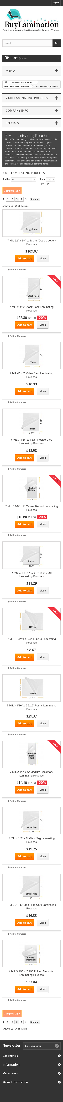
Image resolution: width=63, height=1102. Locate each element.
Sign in (56, 3)
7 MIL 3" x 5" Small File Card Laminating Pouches (31, 906)
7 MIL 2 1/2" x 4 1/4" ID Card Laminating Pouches (31, 641)
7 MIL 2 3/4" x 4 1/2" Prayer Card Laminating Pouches (32, 574)
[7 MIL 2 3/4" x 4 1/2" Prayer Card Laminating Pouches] (31, 555)
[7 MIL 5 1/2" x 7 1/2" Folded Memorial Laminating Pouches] (31, 954)
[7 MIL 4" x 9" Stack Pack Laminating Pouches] (31, 289)
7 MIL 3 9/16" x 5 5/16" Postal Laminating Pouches (31, 707)
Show (42, 179)
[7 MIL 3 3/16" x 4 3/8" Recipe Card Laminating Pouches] (31, 422)
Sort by (6, 179)
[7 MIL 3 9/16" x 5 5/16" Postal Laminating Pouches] (31, 688)
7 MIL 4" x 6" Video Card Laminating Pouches (31, 375)
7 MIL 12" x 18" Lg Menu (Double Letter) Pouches (31, 242)
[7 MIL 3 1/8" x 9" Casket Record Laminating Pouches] (31, 489)
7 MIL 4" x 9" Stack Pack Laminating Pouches (31, 308)
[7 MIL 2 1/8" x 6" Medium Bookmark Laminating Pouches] (31, 754)
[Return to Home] (6, 82)
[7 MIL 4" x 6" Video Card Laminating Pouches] (31, 356)
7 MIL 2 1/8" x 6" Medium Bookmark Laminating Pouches (31, 773)
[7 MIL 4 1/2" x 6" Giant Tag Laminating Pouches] (31, 821)
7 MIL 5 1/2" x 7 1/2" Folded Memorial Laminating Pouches (31, 973)
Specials (12, 123)
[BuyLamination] (31, 19)
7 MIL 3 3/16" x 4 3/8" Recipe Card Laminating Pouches (31, 441)
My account (10, 1073)
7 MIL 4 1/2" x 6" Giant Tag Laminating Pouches (32, 840)
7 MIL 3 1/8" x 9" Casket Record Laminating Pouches (31, 508)
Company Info (17, 110)
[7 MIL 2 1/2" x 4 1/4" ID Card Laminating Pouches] (31, 621)
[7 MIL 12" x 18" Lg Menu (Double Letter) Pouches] (31, 223)
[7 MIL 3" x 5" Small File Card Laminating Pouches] (31, 887)
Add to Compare (18, 269)
